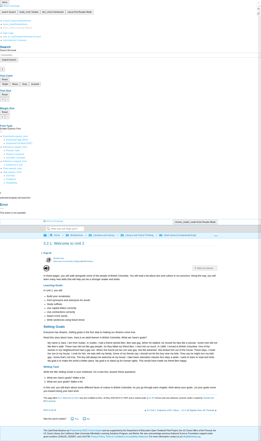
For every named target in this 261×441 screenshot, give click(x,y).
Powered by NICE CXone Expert (86, 430)
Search (48, 229)
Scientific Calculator (15, 158)
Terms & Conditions (115, 436)
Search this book (8, 50)
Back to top (49, 410)
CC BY (151, 398)
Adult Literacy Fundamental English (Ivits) (184, 235)
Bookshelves (76, 235)
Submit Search (9, 60)
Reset (5, 79)
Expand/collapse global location (215, 234)
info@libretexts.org (191, 436)
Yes (76, 419)
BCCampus (88, 261)
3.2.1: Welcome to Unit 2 (68, 398)
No (88, 419)
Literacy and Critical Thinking (139, 235)
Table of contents (205, 268)
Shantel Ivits (58, 258)
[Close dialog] (2, 208)
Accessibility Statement (137, 436)
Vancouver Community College (66, 261)
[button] (11, 179)
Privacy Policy (98, 436)
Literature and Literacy (104, 235)
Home (57, 235)
